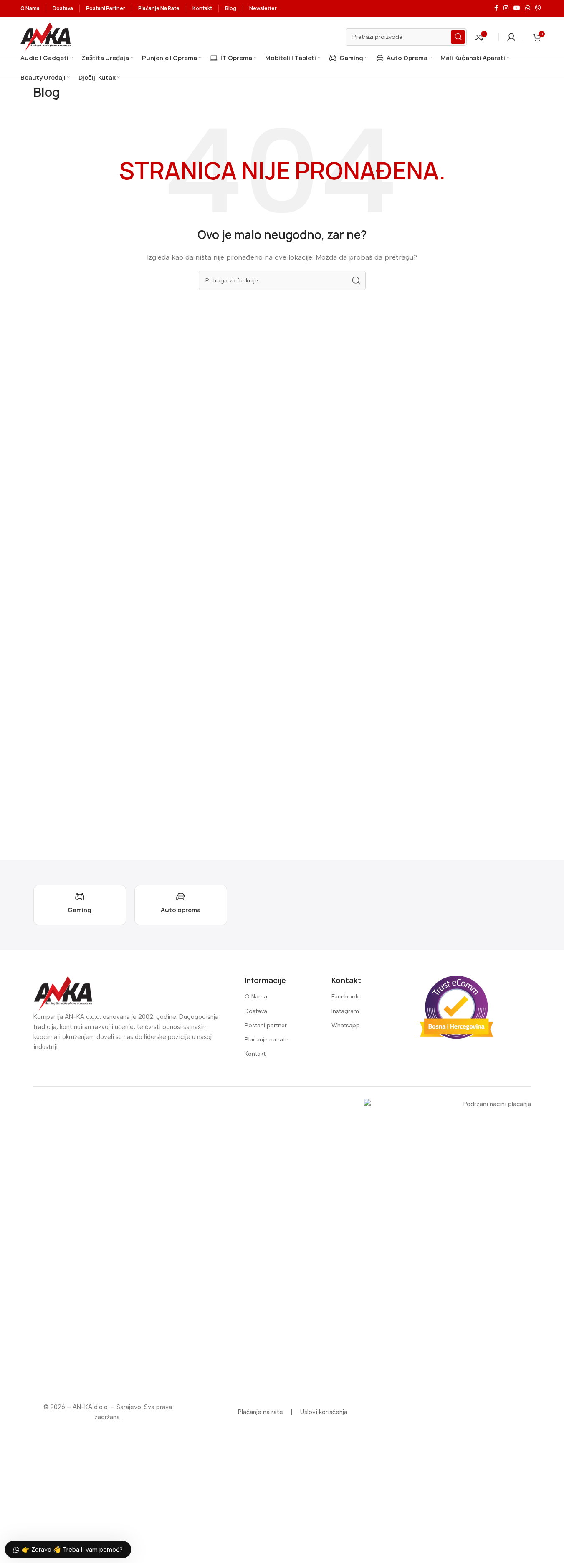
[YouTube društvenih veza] (517, 8)
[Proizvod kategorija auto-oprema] (180, 905)
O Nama (256, 996)
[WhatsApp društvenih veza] (528, 8)
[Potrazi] (458, 37)
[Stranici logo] (45, 36)
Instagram (345, 1011)
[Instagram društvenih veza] (506, 8)
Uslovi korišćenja (323, 1412)
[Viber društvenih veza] (538, 8)
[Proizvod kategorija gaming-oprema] (79, 905)
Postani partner (266, 1025)
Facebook (345, 996)
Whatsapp (345, 1025)
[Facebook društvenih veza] (496, 8)
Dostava (256, 1011)
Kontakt (255, 1053)
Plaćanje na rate (266, 1039)
